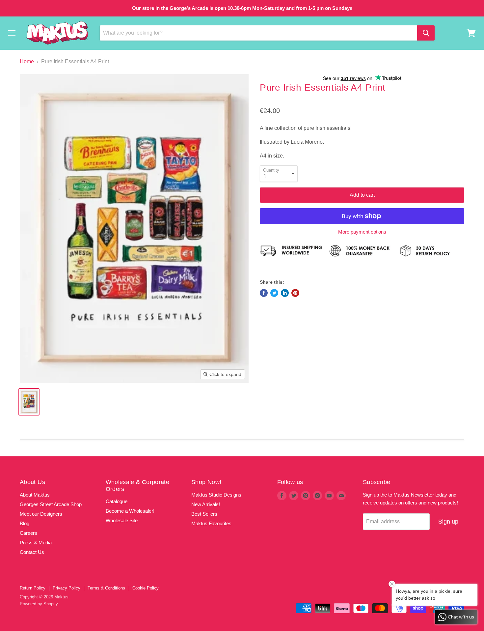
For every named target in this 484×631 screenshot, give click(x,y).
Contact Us (32, 552)
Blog (24, 523)
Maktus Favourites (211, 523)
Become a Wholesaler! (130, 511)
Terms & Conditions (106, 588)
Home (27, 61)
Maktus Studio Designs (216, 495)
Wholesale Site (122, 520)
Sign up (448, 521)
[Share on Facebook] (264, 293)
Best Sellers (204, 514)
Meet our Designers (41, 514)
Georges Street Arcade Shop (51, 504)
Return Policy (32, 588)
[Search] (426, 33)
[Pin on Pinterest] (295, 293)
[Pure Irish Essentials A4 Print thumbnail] (29, 402)
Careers (28, 533)
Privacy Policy (66, 588)
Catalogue (116, 501)
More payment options (362, 232)
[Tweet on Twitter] (274, 293)
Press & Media (36, 542)
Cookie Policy (145, 588)
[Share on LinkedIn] (285, 293)
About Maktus (35, 495)
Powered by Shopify (39, 603)
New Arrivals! (205, 504)
